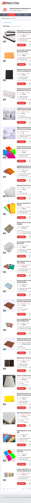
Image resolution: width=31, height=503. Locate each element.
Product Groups (7, 22)
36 (10, 489)
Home (4, 14)
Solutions (26, 14)
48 (14, 489)
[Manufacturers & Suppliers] (10, 3)
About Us (19, 14)
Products (12, 14)
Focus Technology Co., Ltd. (18, 497)
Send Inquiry (21, 45)
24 (7, 488)
